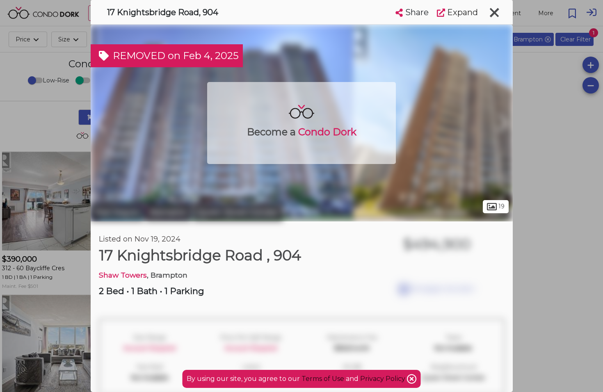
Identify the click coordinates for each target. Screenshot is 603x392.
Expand (461, 12)
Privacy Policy (383, 379)
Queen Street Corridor (238, 212)
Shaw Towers (123, 275)
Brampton (168, 212)
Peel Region (117, 212)
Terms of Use (323, 379)
